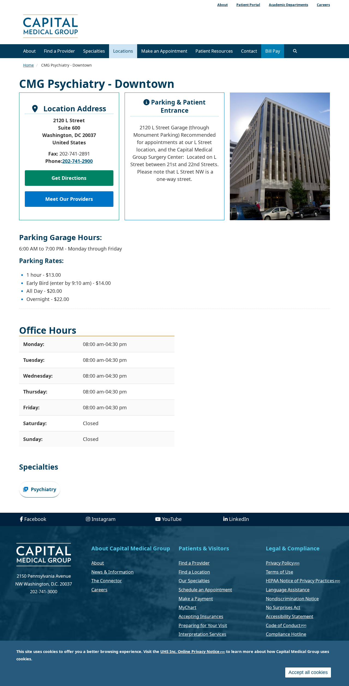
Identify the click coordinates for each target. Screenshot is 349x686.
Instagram (104, 519)
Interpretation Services (202, 634)
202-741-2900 (77, 161)
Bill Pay (272, 51)
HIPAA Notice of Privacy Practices (300, 581)
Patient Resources (214, 51)
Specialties (94, 51)
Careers (99, 590)
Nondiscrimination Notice (292, 599)
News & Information (112, 572)
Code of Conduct (283, 625)
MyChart (187, 607)
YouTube (172, 519)
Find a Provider (59, 51)
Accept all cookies (308, 672)
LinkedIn (239, 519)
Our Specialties (194, 581)
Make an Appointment (164, 51)
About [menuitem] (222, 4)
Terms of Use (279, 572)
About (29, 51)
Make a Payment (196, 599)
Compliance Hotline (286, 634)
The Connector (106, 581)
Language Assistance (287, 590)
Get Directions (69, 178)
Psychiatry (43, 489)
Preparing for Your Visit (203, 625)
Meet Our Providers (69, 199)
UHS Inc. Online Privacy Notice (189, 651)
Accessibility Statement (289, 616)
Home (28, 65)
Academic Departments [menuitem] (288, 4)
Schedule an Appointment (205, 590)
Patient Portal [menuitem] (248, 4)
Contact (249, 51)
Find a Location (194, 572)
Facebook (35, 519)
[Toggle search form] (295, 51)
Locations (123, 51)
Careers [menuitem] (323, 4)
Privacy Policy (280, 563)
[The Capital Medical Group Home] (75, 27)
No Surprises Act (283, 607)
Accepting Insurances (201, 616)
